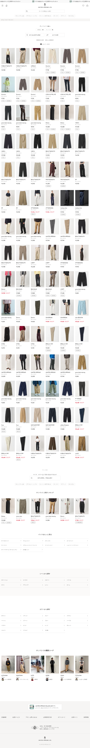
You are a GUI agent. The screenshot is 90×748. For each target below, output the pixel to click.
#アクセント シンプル (32, 15)
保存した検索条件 (49, 40)
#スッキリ (56, 15)
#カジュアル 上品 (20, 15)
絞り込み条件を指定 (34, 35)
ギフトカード (61, 717)
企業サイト (74, 717)
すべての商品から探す (45, 11)
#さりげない (71, 15)
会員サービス (16, 717)
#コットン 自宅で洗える (45, 15)
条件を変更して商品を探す (45, 478)
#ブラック (63, 15)
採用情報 (86, 717)
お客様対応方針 (47, 717)
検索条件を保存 (40, 40)
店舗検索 (3, 717)
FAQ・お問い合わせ (31, 717)
